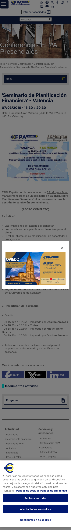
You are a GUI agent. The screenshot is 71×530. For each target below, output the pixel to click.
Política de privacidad (53, 490)
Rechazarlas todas (35, 498)
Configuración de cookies (35, 519)
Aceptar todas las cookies (35, 509)
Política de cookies (27, 490)
